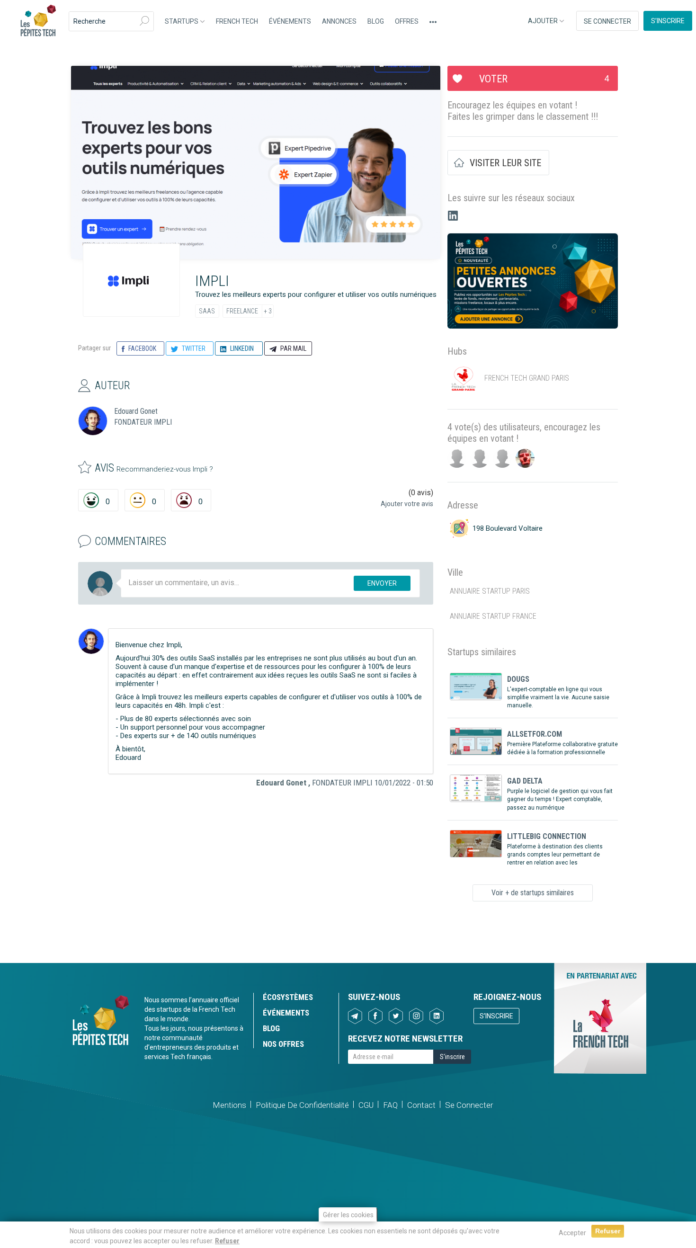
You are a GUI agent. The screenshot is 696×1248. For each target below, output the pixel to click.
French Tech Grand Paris (526, 378)
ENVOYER (382, 583)
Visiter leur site (505, 163)
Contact (421, 1105)
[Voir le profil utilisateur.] (91, 641)
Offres (407, 21)
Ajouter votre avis (407, 504)
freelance (242, 311)
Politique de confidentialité (302, 1105)
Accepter (572, 1233)
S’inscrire (668, 21)
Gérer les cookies (348, 1215)
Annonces (339, 21)
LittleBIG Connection (546, 836)
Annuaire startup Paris (490, 591)
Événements (290, 21)
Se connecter (607, 21)
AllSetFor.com (534, 734)
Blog (375, 21)
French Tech (237, 21)
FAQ (390, 1105)
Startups (182, 21)
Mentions (229, 1105)
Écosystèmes (288, 997)
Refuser (227, 1240)
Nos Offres (283, 1044)
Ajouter (543, 21)
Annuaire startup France (493, 616)
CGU (366, 1105)
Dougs (518, 679)
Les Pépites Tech (38, 21)
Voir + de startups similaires (532, 892)
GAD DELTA (525, 780)
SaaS (207, 311)
